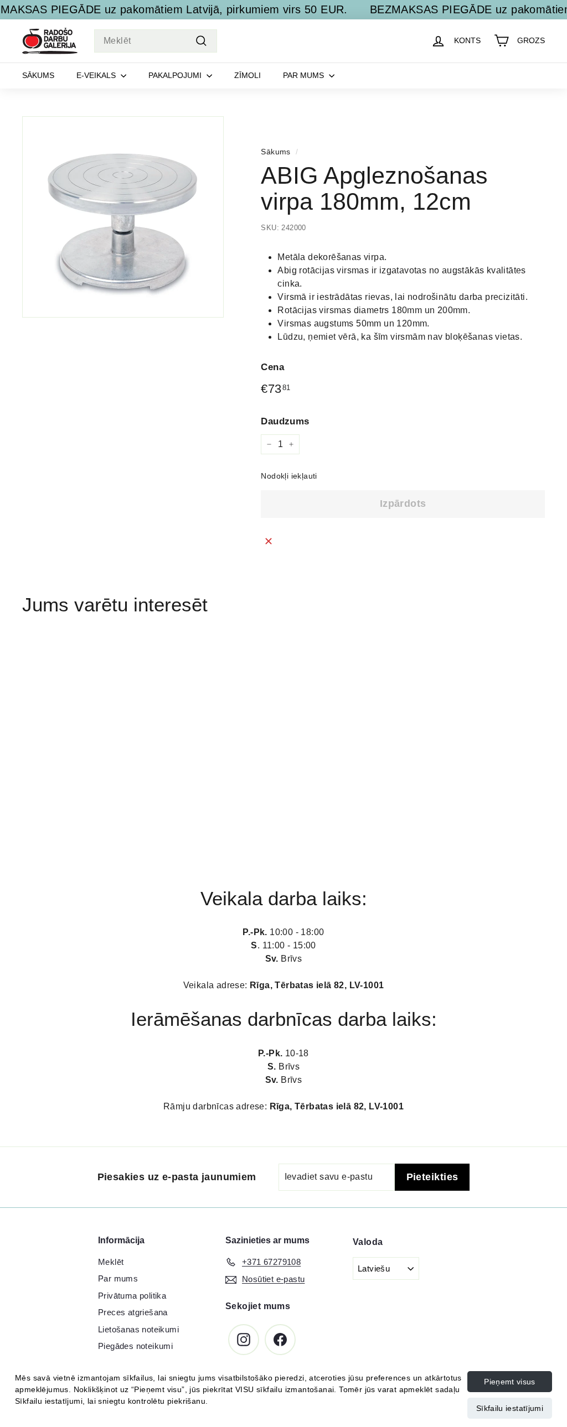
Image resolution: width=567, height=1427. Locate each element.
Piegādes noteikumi (135, 1346)
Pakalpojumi (176, 75)
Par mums (304, 75)
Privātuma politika (132, 1295)
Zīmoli (247, 75)
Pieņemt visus (509, 1381)
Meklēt (110, 1262)
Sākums (38, 75)
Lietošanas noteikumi (138, 1329)
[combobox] (155, 41)
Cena (272, 367)
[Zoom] (123, 217)
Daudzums (285, 421)
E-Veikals (97, 75)
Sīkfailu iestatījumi (509, 1408)
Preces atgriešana (133, 1312)
